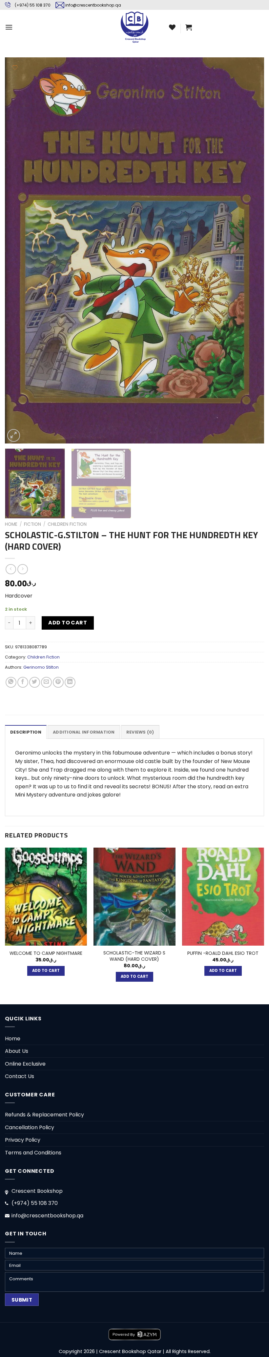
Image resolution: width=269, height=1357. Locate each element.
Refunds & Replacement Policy (44, 1114)
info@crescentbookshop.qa (93, 5)
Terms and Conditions (33, 1152)
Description (25, 732)
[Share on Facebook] (22, 682)
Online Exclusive (25, 1064)
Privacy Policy (22, 1140)
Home (11, 524)
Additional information (84, 732)
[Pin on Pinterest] (58, 682)
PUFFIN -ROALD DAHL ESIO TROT (223, 953)
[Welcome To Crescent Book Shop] (134, 27)
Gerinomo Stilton (41, 667)
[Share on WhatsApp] (11, 682)
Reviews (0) (140, 732)
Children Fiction (67, 524)
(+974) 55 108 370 (33, 5)
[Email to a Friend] (46, 682)
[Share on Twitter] (34, 682)
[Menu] (9, 27)
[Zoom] (13, 435)
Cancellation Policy (29, 1127)
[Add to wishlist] (15, 67)
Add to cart (67, 622)
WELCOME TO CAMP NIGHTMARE (46, 953)
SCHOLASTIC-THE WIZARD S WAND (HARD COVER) (134, 956)
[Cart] (188, 27)
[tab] (26, 732)
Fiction (32, 524)
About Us (16, 1051)
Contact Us (19, 1076)
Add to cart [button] (46, 970)
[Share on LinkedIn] (70, 682)
